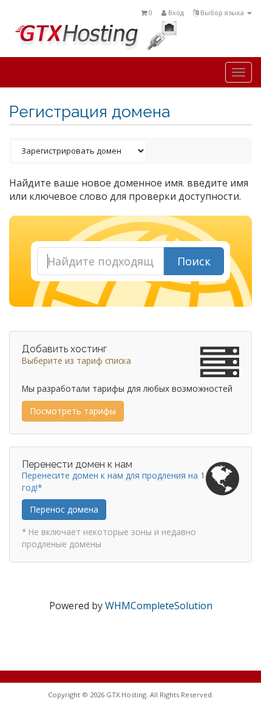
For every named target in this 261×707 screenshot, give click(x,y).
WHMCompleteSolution (158, 605)
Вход (175, 12)
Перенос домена (64, 509)
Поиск (194, 261)
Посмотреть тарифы (73, 411)
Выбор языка (222, 12)
